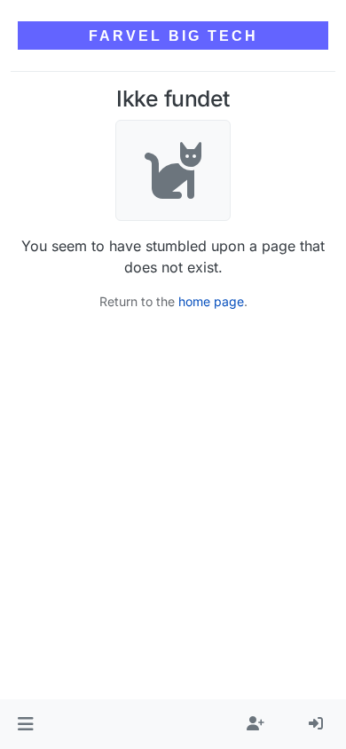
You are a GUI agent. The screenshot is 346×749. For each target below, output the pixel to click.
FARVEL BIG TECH (173, 35)
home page (211, 301)
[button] (25, 724)
